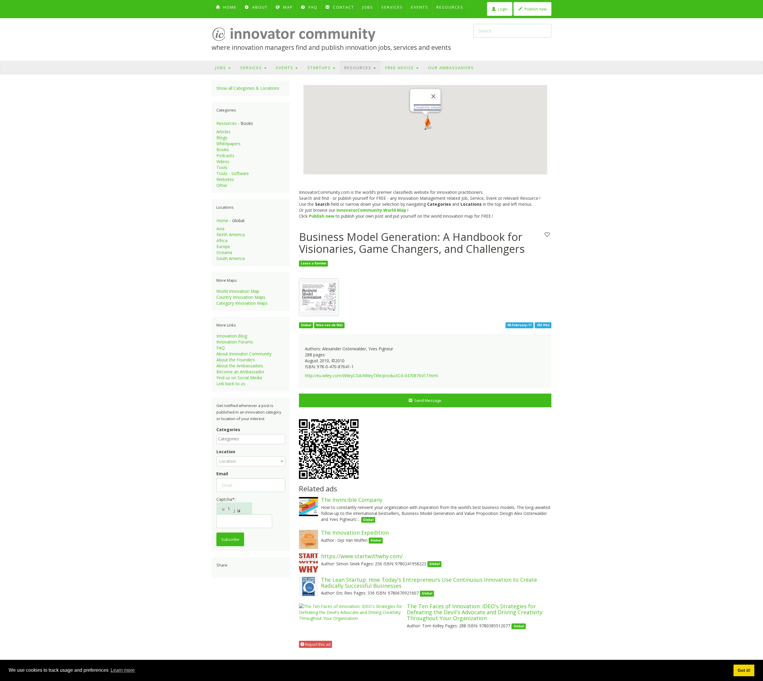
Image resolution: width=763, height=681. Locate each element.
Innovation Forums (234, 342)
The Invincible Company (351, 499)
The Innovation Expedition (355, 532)
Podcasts (225, 155)
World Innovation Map (237, 291)
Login (502, 9)
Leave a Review (313, 263)
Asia (220, 228)
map (287, 7)
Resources (449, 7)
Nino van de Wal (329, 325)
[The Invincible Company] (308, 506)
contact (342, 7)
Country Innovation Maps (240, 297)
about (259, 7)
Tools (221, 167)
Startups (319, 67)
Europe (223, 246)
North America (230, 234)
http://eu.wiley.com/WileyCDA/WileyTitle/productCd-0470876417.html (371, 375)
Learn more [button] (123, 670)
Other (221, 185)
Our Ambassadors (451, 67)
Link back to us (230, 383)
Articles (223, 131)
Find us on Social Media (239, 377)
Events (419, 7)
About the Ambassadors (239, 366)
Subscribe (230, 539)
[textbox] (252, 439)
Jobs (367, 7)
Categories (228, 429)
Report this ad (317, 644)
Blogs (221, 137)
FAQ (312, 7)
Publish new (535, 9)
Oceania (224, 252)
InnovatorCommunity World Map (371, 210)
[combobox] (250, 439)
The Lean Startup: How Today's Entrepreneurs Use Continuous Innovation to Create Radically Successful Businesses (429, 582)
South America (230, 258)
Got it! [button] (744, 670)
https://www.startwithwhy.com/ (362, 556)
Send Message (426, 400)
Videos (222, 161)
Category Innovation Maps (242, 303)
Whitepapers (228, 143)
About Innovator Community (244, 354)
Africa (221, 240)
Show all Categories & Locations (247, 88)
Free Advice (400, 67)
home (229, 7)
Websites (225, 179)
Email (222, 473)
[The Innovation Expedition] (308, 539)
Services (392, 7)
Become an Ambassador (240, 371)
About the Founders (235, 360)
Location (225, 451)
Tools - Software (232, 173)
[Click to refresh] (234, 508)
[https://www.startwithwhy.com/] (308, 562)
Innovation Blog (231, 336)
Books (222, 149)
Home (222, 220)
